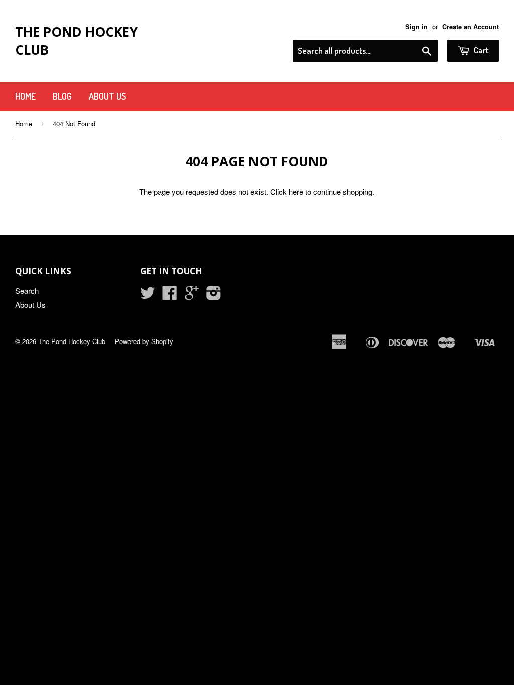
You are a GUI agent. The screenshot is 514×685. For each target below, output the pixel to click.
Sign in (416, 26)
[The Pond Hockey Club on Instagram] (213, 295)
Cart (480, 50)
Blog (62, 96)
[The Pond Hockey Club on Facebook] (169, 295)
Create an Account (470, 26)
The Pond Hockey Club (76, 41)
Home (25, 96)
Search (27, 290)
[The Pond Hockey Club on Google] (191, 295)
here (296, 191)
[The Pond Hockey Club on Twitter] (147, 295)
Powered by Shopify (144, 341)
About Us (107, 96)
